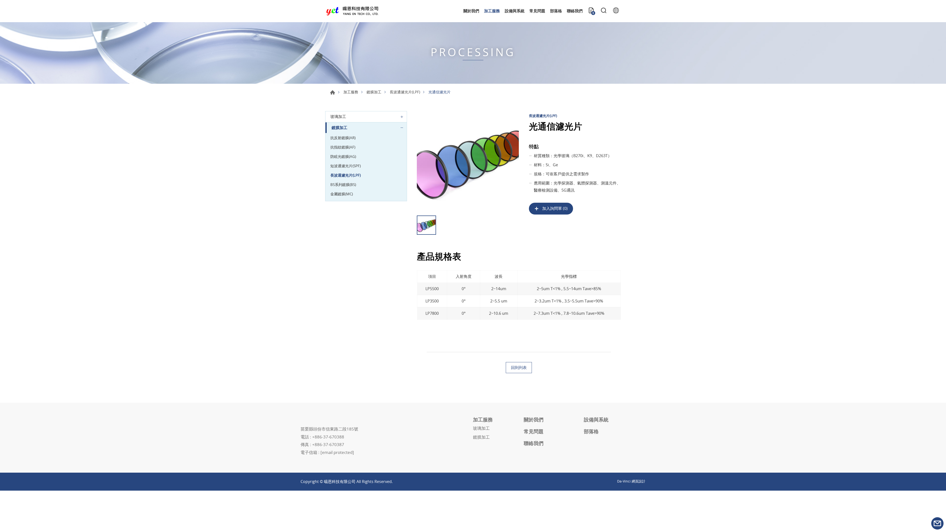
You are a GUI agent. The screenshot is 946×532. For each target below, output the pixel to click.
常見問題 (537, 11)
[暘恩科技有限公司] (352, 11)
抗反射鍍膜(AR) (342, 137)
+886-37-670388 (328, 437)
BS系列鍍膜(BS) (343, 184)
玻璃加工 (338, 116)
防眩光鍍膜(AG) (343, 156)
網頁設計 (638, 481)
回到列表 (519, 367)
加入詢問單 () (554, 208)
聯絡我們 (575, 11)
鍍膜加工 (374, 91)
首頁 (332, 92)
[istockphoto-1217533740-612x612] (468, 162)
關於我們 (471, 11)
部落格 (556, 11)
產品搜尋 (603, 11)
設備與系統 (514, 11)
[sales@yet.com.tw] (937, 523)
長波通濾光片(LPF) (405, 91)
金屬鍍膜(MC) (341, 193)
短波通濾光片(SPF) (345, 165)
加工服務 (492, 11)
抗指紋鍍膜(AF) (342, 147)
